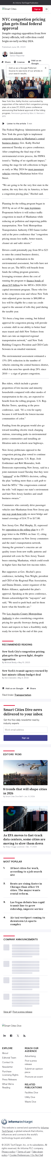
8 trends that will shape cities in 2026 (25, 791)
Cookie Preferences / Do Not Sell (26, 1155)
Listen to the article (19, 123)
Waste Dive (30, 1101)
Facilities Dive (31, 1092)
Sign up (37, 9)
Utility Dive (30, 1097)
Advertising (30, 1056)
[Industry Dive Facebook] (11, 1036)
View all (7, 1011)
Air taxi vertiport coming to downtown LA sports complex (27, 921)
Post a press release (22, 1011)
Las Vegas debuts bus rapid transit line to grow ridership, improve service (27, 906)
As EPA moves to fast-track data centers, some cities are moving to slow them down (24, 839)
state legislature (33, 208)
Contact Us (7, 1062)
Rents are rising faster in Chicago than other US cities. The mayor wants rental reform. (26, 888)
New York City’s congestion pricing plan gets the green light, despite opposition (23, 655)
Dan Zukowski (16, 52)
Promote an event (34, 1076)
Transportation (22, 694)
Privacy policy (8, 1151)
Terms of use (23, 1151)
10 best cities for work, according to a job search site (26, 871)
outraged (7, 476)
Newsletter (7, 1066)
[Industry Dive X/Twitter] (18, 1036)
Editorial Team (9, 1057)
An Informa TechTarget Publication (25, 3)
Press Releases (9, 1079)
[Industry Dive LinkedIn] (4, 1036)
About (5, 1053)
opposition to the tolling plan (21, 529)
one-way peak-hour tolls (14, 514)
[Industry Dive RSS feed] (24, 1036)
